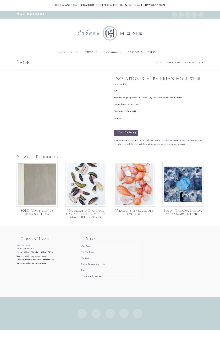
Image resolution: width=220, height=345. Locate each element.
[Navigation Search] (161, 51)
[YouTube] (194, 14)
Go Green (168, 140)
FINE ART (158, 140)
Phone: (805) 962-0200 (30, 14)
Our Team (86, 246)
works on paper (177, 144)
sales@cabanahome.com (34, 256)
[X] (187, 14)
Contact (85, 258)
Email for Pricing (127, 133)
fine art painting (139, 144)
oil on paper (154, 144)
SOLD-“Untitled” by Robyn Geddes (37, 212)
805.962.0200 (30, 252)
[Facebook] (181, 14)
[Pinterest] (201, 14)
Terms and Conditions (91, 276)
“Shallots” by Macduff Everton (134, 212)
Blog (83, 270)
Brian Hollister (146, 140)
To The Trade (88, 252)
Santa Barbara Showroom (93, 264)
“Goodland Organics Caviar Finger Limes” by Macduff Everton (85, 214)
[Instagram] (174, 14)
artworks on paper (188, 140)
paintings (165, 144)
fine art (126, 144)
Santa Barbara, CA (25, 249)
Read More (37, 200)
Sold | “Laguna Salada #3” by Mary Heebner (183, 212)
